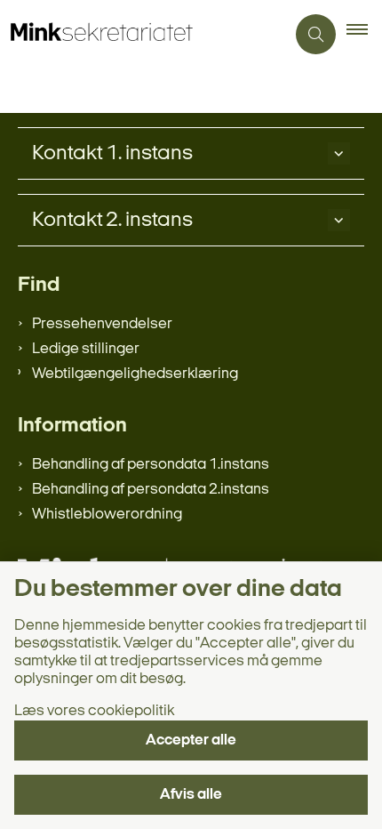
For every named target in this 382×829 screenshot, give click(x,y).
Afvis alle (191, 794)
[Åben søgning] (316, 34)
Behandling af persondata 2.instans (150, 489)
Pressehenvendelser (102, 324)
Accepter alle (191, 740)
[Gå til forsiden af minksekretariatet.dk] (142, 34)
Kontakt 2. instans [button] (112, 220)
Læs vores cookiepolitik (94, 711)
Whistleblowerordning (107, 514)
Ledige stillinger (85, 349)
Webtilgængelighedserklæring (135, 374)
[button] (364, 34)
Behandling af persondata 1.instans (150, 464)
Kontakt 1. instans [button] (112, 154)
